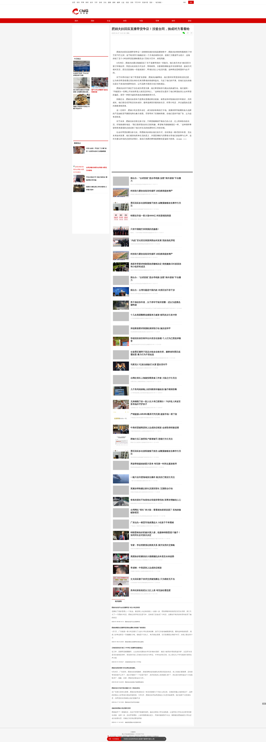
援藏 (109, 2)
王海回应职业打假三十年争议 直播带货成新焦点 (127, 648)
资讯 (78, 2)
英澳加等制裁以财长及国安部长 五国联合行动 (152, 488)
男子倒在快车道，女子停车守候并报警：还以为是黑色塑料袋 (155, 303)
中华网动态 (155, 736)
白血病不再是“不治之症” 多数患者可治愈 (81, 74)
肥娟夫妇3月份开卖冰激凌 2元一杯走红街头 (126, 688)
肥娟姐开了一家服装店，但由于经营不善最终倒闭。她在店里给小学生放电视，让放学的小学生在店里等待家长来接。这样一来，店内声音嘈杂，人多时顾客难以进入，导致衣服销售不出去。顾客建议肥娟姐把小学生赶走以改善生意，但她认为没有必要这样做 (151, 715)
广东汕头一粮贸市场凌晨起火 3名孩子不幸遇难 (152, 522)
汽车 (96, 2)
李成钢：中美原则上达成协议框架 (146, 567)
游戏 (100, 2)
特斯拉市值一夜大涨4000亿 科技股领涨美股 (151, 215)
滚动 (189, 20)
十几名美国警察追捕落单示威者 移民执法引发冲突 (154, 314)
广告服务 (119, 736)
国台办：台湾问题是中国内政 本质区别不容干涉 (153, 289)
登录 (191, 2)
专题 (141, 20)
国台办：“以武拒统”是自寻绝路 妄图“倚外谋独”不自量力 (156, 179)
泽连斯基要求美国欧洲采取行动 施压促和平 (151, 328)
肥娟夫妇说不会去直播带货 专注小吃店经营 (126, 607)
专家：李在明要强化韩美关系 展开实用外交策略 (153, 544)
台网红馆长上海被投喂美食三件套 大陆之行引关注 (154, 377)
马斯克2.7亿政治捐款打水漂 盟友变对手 (149, 364)
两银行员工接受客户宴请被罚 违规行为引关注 (152, 438)
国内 (76, 20)
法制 (131, 2)
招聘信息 (131, 736)
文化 (104, 2)
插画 (113, 2)
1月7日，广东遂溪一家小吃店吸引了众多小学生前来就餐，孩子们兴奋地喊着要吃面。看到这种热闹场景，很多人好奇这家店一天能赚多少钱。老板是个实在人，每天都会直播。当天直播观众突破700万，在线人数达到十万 (152, 634)
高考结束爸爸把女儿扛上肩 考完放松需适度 (151, 590)
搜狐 (127, 33)
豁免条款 (143, 736)
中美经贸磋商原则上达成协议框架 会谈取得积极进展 (155, 427)
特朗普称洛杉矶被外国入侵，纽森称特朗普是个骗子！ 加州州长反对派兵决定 (155, 533)
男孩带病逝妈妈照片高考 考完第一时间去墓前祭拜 (154, 463)
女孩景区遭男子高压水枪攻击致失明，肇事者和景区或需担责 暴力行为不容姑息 (155, 353)
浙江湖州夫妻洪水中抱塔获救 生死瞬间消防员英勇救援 (81, 92)
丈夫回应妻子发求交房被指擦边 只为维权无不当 (153, 578)
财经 (87, 2)
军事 (82, 2)
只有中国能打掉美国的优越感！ (145, 228)
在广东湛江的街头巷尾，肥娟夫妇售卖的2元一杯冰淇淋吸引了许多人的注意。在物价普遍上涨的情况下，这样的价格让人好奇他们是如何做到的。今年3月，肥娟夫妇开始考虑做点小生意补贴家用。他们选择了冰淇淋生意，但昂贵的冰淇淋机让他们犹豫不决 (152, 695)
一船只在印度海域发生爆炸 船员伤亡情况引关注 (153, 477)
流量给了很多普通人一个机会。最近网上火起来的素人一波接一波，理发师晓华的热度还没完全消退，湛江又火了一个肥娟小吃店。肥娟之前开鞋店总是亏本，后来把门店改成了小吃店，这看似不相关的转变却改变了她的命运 (151, 614)
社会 (108, 20)
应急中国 (145, 2)
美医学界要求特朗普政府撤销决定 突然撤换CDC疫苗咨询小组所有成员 (156, 265)
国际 (92, 20)
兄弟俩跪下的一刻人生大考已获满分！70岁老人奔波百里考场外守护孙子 (156, 402)
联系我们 (125, 736)
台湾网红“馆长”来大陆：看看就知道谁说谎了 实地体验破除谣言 (156, 511)
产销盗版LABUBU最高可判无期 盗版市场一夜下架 (154, 413)
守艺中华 (138, 2)
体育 (125, 20)
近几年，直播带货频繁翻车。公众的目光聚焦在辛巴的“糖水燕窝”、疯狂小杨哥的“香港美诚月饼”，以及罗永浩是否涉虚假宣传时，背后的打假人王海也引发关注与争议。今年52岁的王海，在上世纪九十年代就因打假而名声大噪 (152, 654)
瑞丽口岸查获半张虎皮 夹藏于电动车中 (81, 107)
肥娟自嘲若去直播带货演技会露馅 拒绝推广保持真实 (129, 627)
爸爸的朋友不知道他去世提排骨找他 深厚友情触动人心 (156, 499)
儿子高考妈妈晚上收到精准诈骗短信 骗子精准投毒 (154, 389)
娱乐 (91, 2)
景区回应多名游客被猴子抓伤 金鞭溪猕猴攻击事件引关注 (156, 204)
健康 (118, 2)
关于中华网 (113, 736)
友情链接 (149, 736)
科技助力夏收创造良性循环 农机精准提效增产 (152, 190)
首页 (73, 2)
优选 (127, 2)
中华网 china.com (81, 11)
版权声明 (137, 736)
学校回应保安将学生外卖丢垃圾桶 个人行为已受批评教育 (156, 339)
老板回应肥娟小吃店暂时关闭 (121, 708)
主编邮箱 (133, 732)
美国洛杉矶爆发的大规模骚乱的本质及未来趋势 (152, 556)
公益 (122, 2)
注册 (184, 2)
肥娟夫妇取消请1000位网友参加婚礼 (123, 668)
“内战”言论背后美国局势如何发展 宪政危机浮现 (153, 240)
